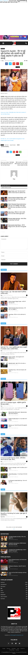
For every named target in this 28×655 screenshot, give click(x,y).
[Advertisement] (14, 19)
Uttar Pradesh (4, 596)
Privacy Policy (11, 649)
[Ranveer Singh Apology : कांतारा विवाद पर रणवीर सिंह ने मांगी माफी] (4, 220)
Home (1, 0)
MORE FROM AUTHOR (6, 187)
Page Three (3, 516)
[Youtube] (19, 643)
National (3, 582)
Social (18, 648)
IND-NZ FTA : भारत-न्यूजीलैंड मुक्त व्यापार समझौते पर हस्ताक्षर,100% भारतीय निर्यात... (14, 348)
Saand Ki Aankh (12, 144)
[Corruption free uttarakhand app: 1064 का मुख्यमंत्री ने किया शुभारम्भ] (4, 551)
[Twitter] (15, 643)
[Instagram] (12, 643)
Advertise (8, 648)
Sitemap (17, 649)
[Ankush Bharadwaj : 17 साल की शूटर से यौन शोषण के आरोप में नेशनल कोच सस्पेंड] (4, 475)
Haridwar (3, 598)
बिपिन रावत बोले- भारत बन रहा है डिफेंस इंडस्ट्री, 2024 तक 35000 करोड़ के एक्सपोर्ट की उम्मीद (21, 164)
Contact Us (22, 648)
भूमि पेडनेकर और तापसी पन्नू (5, 146)
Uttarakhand (3, 584)
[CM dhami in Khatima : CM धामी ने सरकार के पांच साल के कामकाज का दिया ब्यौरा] (4, 567)
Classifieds (14, 648)
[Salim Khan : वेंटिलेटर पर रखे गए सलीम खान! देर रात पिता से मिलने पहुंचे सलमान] (4, 213)
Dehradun (3, 586)
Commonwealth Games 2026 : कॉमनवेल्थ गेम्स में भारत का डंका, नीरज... (13, 458)
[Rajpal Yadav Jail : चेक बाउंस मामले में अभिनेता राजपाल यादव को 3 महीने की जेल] (4, 192)
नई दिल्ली (18, 144)
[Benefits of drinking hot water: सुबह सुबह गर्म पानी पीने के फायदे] (14, 502)
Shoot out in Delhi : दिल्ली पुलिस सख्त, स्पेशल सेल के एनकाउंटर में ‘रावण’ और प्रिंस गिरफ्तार (7, 164)
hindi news (6, 144)
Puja (3, 60)
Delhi (2, 590)
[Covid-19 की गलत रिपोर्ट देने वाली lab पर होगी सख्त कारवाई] (4, 574)
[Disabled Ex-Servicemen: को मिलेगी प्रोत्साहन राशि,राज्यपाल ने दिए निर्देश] (4, 544)
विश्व (1, 588)
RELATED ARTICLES (5, 185)
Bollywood (6, 0)
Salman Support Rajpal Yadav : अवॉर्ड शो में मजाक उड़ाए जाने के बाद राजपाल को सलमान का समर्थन (17, 199)
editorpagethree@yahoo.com (16, 635)
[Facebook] (8, 643)
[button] (26, 43)
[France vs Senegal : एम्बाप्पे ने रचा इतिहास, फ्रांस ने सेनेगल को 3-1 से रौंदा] (4, 469)
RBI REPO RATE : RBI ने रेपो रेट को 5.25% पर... (17, 363)
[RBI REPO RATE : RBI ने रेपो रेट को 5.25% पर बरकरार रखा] (4, 365)
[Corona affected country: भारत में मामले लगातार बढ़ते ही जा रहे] (4, 561)
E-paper (3, 648)
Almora (2, 592)
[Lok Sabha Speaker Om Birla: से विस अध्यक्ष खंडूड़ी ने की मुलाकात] (4, 538)
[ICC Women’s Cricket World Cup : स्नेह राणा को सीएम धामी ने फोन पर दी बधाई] (4, 482)
